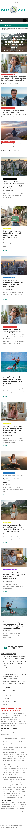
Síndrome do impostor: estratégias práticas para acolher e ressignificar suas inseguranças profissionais (13, 79)
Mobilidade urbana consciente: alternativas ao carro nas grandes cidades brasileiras (13, 185)
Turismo (5, 704)
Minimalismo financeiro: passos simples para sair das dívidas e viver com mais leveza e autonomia (13, 429)
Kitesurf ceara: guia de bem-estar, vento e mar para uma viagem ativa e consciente (12, 380)
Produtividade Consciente (9, 701)
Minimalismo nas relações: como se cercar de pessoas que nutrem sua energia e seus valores (14, 42)
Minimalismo (6, 698)
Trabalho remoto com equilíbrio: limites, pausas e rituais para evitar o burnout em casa (14, 576)
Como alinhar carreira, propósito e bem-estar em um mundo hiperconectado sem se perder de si (13, 112)
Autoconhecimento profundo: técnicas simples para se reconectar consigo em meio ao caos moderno (13, 146)
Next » (20, 647)
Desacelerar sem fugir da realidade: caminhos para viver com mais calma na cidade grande (13, 283)
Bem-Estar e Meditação (9, 690)
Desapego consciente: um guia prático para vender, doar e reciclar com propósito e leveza (13, 234)
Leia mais (5, 200)
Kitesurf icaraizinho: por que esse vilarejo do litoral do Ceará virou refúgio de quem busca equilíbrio (13, 625)
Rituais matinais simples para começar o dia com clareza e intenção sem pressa (13, 479)
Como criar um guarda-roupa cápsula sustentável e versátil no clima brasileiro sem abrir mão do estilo (14, 528)
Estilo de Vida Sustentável (9, 696)
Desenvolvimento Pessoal (9, 693)
